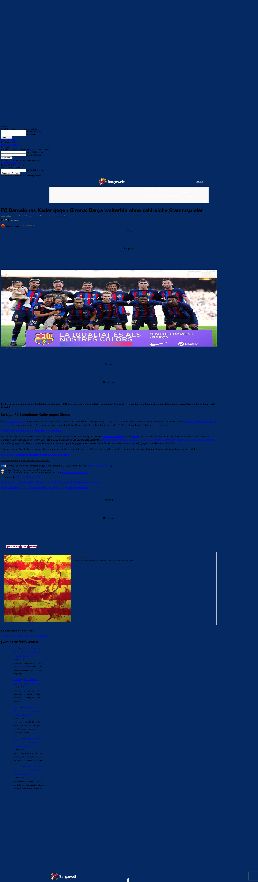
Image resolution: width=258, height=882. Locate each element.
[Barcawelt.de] (112, 181)
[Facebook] (177, 182)
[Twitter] (189, 182)
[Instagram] (183, 182)
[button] (205, 200)
